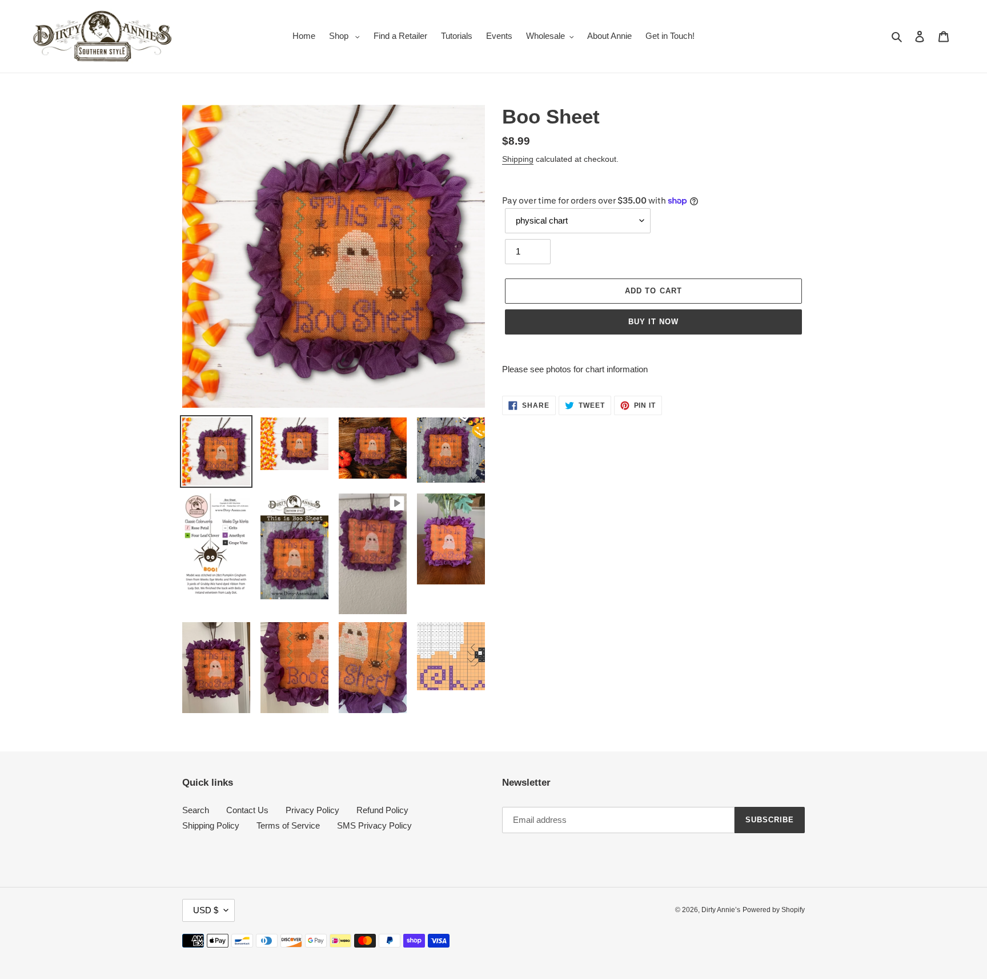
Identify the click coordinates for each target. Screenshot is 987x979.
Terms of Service (288, 825)
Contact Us (247, 810)
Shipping (517, 159)
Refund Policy (382, 810)
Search (195, 810)
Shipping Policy (210, 825)
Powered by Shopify (774, 910)
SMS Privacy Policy (374, 825)
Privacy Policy (312, 810)
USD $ (205, 910)
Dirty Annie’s (720, 910)
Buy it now (653, 321)
